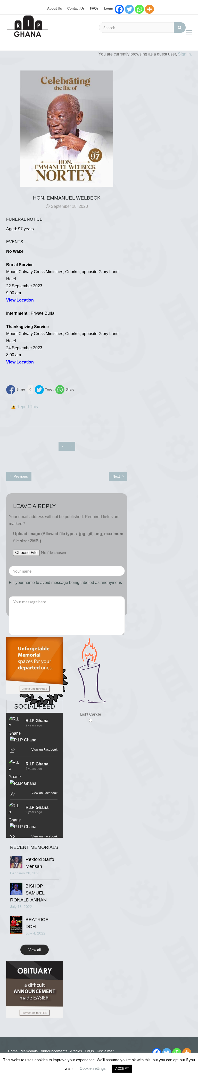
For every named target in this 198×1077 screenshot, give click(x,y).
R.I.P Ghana (37, 720)
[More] (149, 9)
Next (116, 476)
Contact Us (76, 8)
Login (108, 8)
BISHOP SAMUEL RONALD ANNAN (28, 892)
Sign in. (185, 54)
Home (13, 1051)
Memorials (29, 1051)
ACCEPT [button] (122, 1069)
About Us (54, 8)
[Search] (180, 27)
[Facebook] (119, 9)
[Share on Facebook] (15, 389)
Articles (76, 1051)
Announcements (54, 1051)
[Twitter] (129, 9)
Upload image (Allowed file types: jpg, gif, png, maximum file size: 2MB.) (68, 537)
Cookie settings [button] (93, 1068)
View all (34, 950)
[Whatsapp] (139, 9)
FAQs (94, 8)
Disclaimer (105, 1051)
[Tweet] (44, 389)
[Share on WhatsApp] (64, 389)
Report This (27, 407)
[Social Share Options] (13, 751)
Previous (20, 476)
